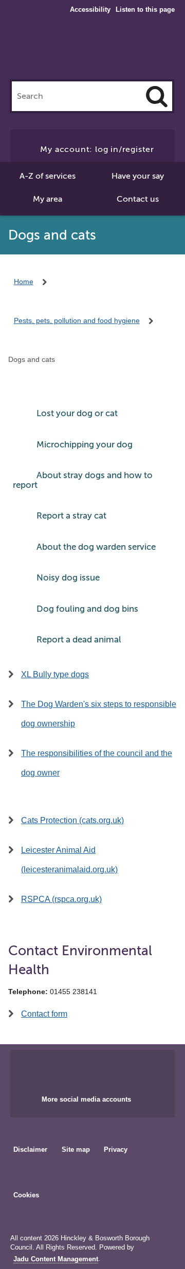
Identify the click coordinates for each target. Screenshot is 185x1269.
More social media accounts (86, 1099)
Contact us (138, 199)
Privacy (115, 1149)
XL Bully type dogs (55, 674)
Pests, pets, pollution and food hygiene (77, 320)
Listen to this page (145, 9)
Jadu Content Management (55, 1259)
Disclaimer (30, 1149)
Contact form (44, 1013)
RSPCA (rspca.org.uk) (61, 899)
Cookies (26, 1195)
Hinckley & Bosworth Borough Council (92, 50)
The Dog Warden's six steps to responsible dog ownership (98, 714)
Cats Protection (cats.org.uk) (72, 820)
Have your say (138, 176)
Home (23, 281)
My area (47, 199)
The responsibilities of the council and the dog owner (96, 763)
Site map (76, 1149)
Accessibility (90, 9)
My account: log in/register (97, 149)
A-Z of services (48, 176)
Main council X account (105, 1069)
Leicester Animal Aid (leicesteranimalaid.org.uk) (69, 860)
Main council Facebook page (71, 1069)
